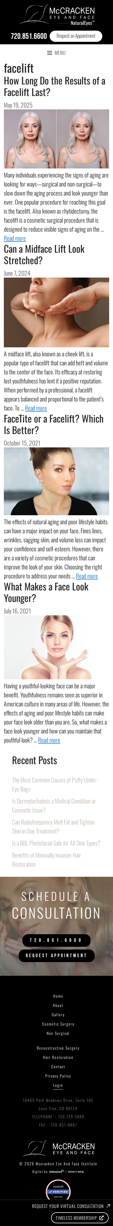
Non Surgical (58, 1033)
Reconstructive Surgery (58, 1048)
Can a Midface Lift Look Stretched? (44, 254)
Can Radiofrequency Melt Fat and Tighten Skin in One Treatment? (53, 826)
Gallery (58, 1014)
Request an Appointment (75, 35)
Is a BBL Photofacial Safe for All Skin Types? (56, 842)
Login (58, 1085)
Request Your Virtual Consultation (68, 1206)
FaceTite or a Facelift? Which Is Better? (54, 424)
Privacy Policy (58, 1076)
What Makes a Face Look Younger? (46, 592)
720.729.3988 (71, 1116)
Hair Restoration (58, 1057)
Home (58, 996)
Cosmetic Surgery (58, 1024)
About (58, 1005)
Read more (15, 238)
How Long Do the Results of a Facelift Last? (54, 86)
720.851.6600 (29, 36)
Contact (58, 1066)
